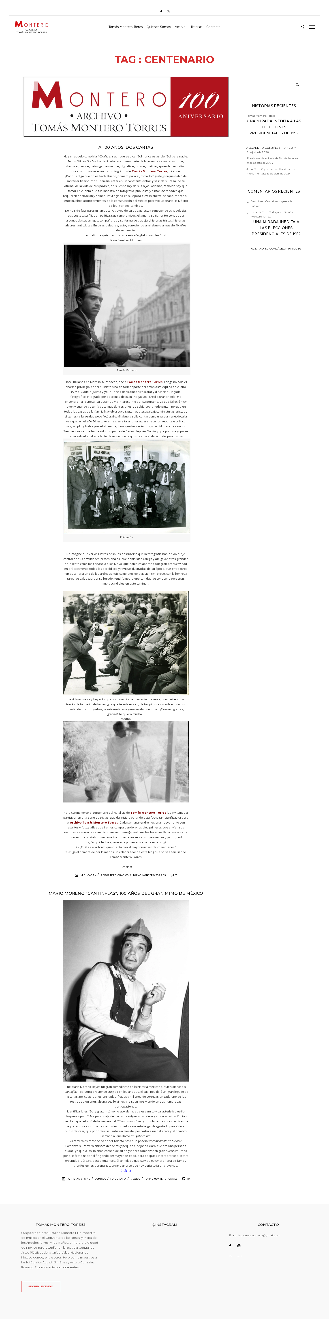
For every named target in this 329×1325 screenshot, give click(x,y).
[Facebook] (161, 11)
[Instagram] (168, 11)
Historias (195, 27)
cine (87, 1178)
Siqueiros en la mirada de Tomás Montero (272, 158)
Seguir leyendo (40, 1286)
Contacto (213, 27)
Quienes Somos (159, 27)
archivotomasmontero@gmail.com (256, 1235)
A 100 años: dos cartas (125, 147)
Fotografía (118, 1178)
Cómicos (100, 1178)
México (135, 1178)
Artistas (74, 1178)
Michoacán (88, 875)
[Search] (296, 83)
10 (188, 1178)
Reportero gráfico (114, 875)
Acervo (180, 27)
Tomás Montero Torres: (273, 131)
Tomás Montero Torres (126, 27)
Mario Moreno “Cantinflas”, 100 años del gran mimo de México (126, 893)
